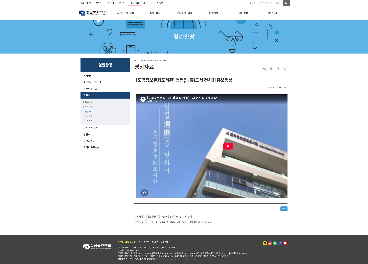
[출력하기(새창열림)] (271, 68)
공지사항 (87, 75)
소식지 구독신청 (91, 147)
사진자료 (89, 106)
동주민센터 (160, 3)
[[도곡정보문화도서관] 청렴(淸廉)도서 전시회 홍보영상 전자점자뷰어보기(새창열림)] (278, 68)
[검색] (286, 3)
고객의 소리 (89, 141)
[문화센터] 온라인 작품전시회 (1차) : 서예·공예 (170, 216)
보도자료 (89, 102)
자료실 (86, 95)
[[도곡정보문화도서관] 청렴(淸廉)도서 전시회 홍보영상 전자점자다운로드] (284, 68)
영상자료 (89, 111)
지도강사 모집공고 (92, 82)
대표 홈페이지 (86, 3)
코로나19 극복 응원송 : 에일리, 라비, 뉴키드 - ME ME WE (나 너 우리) (180, 222)
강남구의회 (147, 3)
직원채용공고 (90, 88)
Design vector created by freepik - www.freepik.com (178, 259)
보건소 (98, 3)
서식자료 (89, 116)
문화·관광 (135, 3)
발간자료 (89, 121)
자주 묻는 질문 (90, 127)
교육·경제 (122, 3)
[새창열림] (265, 243)
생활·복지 (110, 3)
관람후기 (87, 134)
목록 (284, 208)
